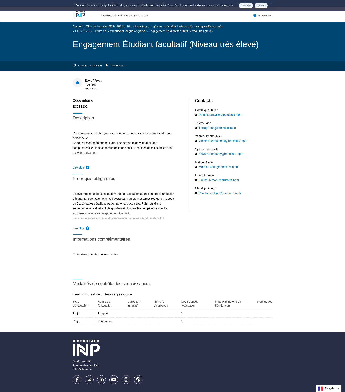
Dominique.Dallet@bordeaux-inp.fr (220, 115)
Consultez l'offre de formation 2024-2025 (124, 15)
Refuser (261, 5)
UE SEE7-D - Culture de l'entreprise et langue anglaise (110, 31)
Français (329, 388)
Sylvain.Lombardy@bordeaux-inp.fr (221, 154)
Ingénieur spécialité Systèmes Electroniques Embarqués (187, 26)
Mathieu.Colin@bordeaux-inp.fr (218, 167)
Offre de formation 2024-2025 (104, 26)
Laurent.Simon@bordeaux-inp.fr (219, 180)
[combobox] (328, 388)
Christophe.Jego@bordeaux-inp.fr (220, 193)
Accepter (246, 5)
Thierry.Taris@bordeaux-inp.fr (217, 128)
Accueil (77, 26)
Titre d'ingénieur (137, 26)
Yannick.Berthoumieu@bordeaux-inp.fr (223, 141)
